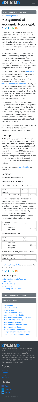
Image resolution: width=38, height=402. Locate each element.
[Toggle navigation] (33, 3)
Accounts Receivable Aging (14, 329)
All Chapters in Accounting (15, 295)
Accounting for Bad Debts (11, 289)
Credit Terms (9, 310)
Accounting (8, 16)
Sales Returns (7, 286)
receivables (29, 72)
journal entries (24, 167)
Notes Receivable (8, 284)
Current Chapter (11, 300)
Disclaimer (6, 377)
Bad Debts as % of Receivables (15, 325)
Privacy (4, 375)
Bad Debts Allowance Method (15, 320)
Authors (4, 370)
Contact (5, 373)
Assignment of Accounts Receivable (17, 332)
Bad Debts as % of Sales (13, 322)
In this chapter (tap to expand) (14, 12)
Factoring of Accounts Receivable (14, 279)
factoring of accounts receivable (14, 84)
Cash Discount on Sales (13, 313)
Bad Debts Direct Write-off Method (17, 317)
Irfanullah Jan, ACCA (12, 265)
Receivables (17, 16)
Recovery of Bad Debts (12, 327)
